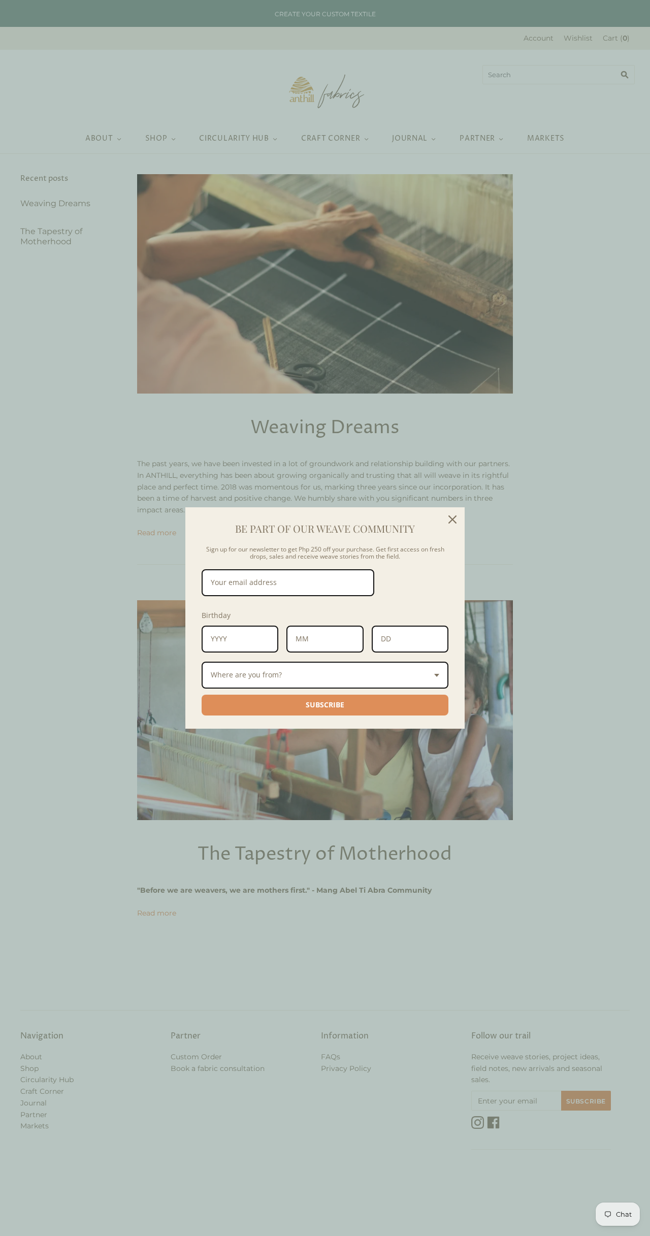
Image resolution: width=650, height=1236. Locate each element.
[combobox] (325, 675)
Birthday (216, 615)
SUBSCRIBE (325, 704)
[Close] (452, 519)
